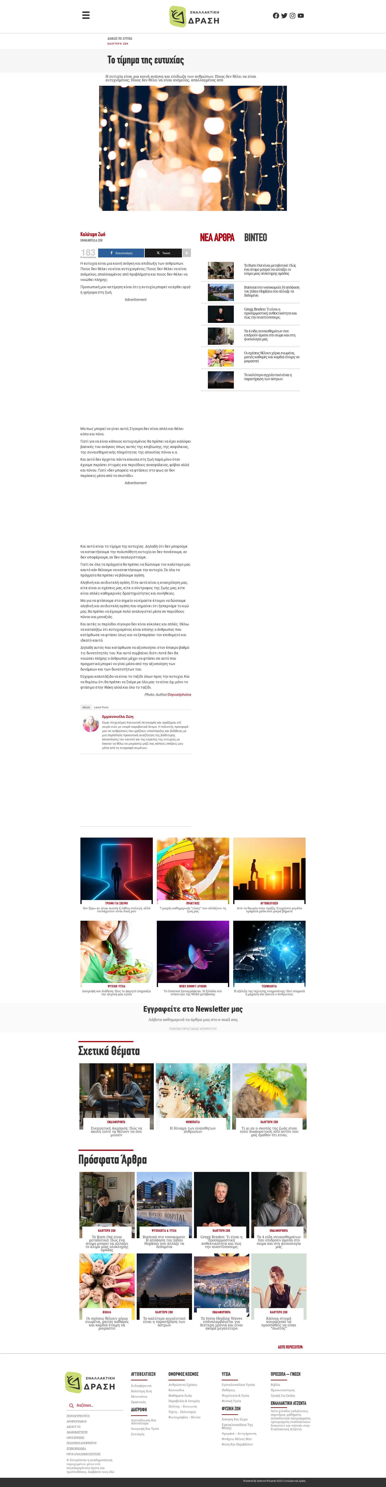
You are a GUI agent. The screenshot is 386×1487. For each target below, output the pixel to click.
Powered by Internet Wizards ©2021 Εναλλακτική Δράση (274, 1481)
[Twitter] (284, 15)
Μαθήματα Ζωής (180, 1395)
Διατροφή (139, 1409)
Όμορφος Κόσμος (183, 1374)
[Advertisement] (136, 364)
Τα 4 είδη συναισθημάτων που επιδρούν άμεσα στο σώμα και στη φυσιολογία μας (269, 335)
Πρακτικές (138, 1402)
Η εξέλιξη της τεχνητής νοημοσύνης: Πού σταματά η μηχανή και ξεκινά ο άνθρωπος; (269, 992)
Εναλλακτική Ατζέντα (288, 1403)
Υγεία (226, 1374)
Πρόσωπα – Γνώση (286, 1374)
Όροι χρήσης (75, 1438)
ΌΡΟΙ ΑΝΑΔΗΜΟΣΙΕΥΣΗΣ (84, 1454)
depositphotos (78, 1416)
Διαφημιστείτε (77, 1432)
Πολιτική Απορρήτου (81, 1443)
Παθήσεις (228, 1390)
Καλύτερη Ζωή (118, 43)
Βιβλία (107, 1312)
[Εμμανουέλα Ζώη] (91, 731)
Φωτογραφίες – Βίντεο (184, 1417)
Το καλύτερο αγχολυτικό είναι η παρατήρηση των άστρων (268, 376)
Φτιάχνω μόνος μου (237, 1439)
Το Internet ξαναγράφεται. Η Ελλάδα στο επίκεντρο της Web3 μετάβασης (193, 992)
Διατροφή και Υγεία (145, 1429)
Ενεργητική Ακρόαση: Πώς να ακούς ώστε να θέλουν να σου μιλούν (116, 1131)
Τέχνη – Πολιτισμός (182, 1412)
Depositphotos (179, 694)
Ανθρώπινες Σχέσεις (182, 1385)
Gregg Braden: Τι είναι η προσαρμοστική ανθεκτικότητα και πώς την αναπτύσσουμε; (270, 313)
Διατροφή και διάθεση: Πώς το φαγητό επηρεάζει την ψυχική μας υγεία (116, 992)
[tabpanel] (250, 323)
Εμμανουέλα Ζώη (91, 241)
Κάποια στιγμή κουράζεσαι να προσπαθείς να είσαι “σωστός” (278, 1323)
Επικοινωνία (76, 1448)
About (86, 707)
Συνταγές (137, 1434)
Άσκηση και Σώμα (234, 1419)
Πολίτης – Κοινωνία (182, 1406)
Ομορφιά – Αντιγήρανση (239, 1433)
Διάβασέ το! (115, 39)
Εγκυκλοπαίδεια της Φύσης (237, 1426)
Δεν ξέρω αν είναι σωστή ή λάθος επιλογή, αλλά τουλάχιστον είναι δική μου (116, 909)
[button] (86, 16)
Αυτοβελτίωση (143, 1374)
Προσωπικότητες (283, 1390)
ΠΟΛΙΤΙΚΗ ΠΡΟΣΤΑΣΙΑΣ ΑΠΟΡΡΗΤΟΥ (193, 1029)
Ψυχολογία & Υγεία (164, 1231)
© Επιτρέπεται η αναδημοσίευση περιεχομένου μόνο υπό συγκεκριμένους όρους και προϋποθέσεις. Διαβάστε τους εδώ (90, 1466)
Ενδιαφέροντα (116, 1122)
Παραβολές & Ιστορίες (184, 1401)
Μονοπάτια (193, 1122)
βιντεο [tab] (255, 238)
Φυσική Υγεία (231, 1401)
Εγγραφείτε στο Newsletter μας (193, 1009)
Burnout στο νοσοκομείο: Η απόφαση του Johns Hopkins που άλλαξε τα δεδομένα (271, 291)
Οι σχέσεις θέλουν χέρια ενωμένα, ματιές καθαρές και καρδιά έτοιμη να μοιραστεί (271, 356)
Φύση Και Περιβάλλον (237, 1444)
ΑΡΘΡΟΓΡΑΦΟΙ (76, 1421)
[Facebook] (276, 15)
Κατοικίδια (176, 1390)
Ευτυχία (127, 39)
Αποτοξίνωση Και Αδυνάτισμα (143, 1421)
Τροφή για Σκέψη (283, 1395)
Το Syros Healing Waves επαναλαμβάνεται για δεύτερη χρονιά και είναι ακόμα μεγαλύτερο (221, 1323)
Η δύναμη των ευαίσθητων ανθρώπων (193, 1130)
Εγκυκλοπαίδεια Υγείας (238, 1385)
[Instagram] (292, 15)
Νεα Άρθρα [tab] (217, 238)
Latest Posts (101, 707)
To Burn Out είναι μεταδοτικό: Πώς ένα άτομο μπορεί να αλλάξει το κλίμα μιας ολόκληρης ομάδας (270, 269)
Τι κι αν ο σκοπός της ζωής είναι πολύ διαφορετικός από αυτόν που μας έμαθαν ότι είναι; (269, 1131)
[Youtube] (301, 15)
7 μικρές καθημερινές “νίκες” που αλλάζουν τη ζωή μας (193, 909)
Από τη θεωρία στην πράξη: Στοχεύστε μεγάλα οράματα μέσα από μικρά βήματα (269, 909)
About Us (73, 1427)
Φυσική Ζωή (231, 1408)
